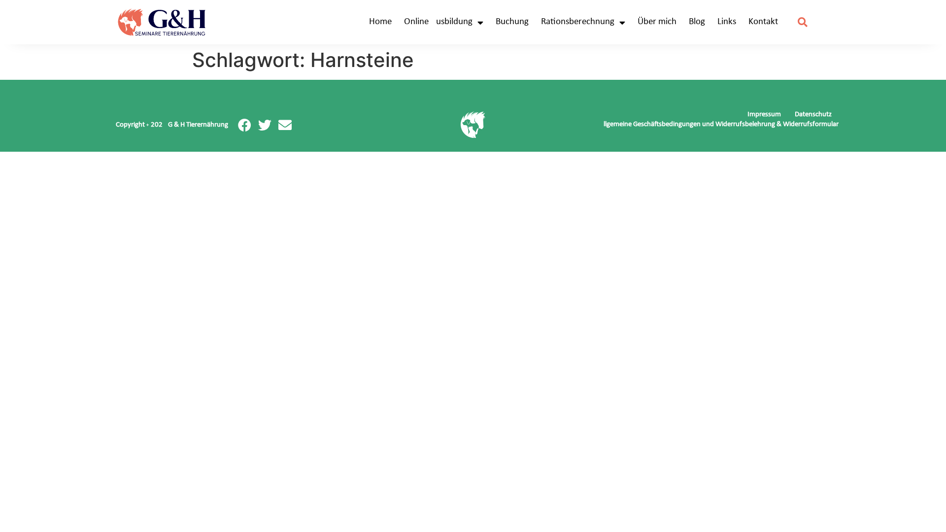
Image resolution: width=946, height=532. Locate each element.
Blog (697, 22)
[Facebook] (244, 125)
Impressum (764, 114)
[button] (803, 22)
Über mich (657, 22)
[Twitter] (264, 125)
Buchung (512, 22)
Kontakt (763, 22)
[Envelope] (285, 125)
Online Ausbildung (438, 22)
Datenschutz (813, 114)
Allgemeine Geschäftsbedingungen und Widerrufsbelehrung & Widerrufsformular (719, 124)
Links (726, 22)
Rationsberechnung (577, 22)
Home (380, 22)
